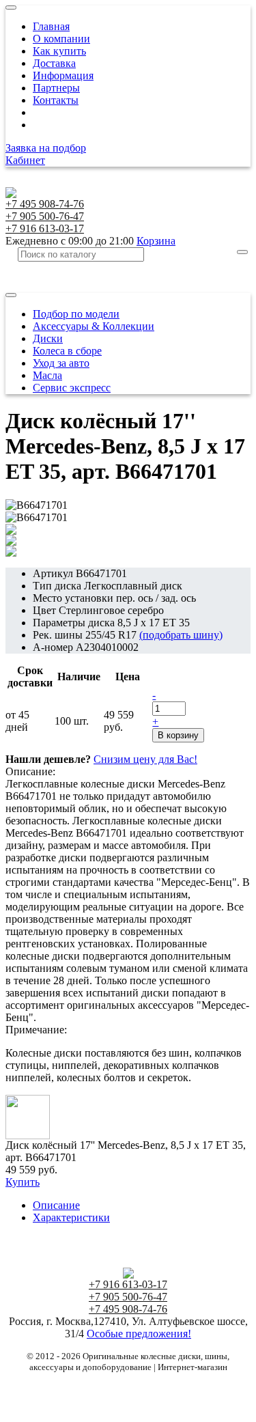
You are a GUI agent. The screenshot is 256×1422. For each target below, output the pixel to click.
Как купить (59, 51)
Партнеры (56, 88)
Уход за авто (61, 363)
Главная (51, 26)
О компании (61, 38)
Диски (48, 338)
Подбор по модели (76, 314)
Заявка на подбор (45, 148)
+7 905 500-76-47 (44, 216)
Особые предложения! (139, 1333)
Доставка (54, 63)
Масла (47, 375)
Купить (22, 1182)
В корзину (178, 735)
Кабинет (25, 160)
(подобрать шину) (181, 635)
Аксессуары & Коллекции (93, 326)
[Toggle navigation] (10, 7)
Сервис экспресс (72, 387)
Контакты (56, 100)
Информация (63, 75)
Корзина (156, 241)
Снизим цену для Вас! (145, 759)
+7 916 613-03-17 (44, 228)
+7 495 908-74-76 (44, 204)
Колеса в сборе (67, 351)
